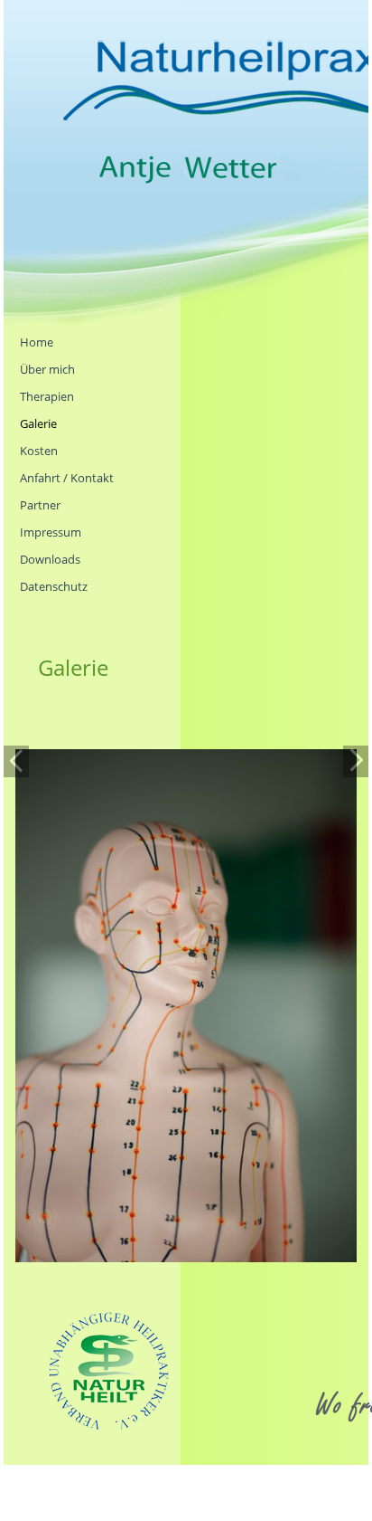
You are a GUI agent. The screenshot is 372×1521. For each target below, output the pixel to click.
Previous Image (16, 761)
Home (36, 342)
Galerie (38, 423)
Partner (40, 505)
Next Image (355, 761)
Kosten (39, 450)
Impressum (50, 532)
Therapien (47, 396)
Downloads (50, 559)
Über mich (47, 369)
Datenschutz (54, 586)
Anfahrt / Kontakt (67, 478)
